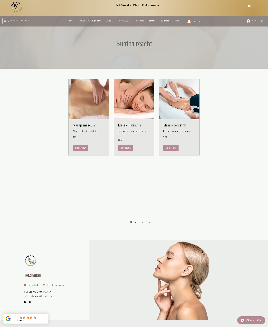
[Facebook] (253, 6)
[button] (262, 21)
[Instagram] (249, 6)
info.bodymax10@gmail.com (38, 296)
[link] (89, 126)
